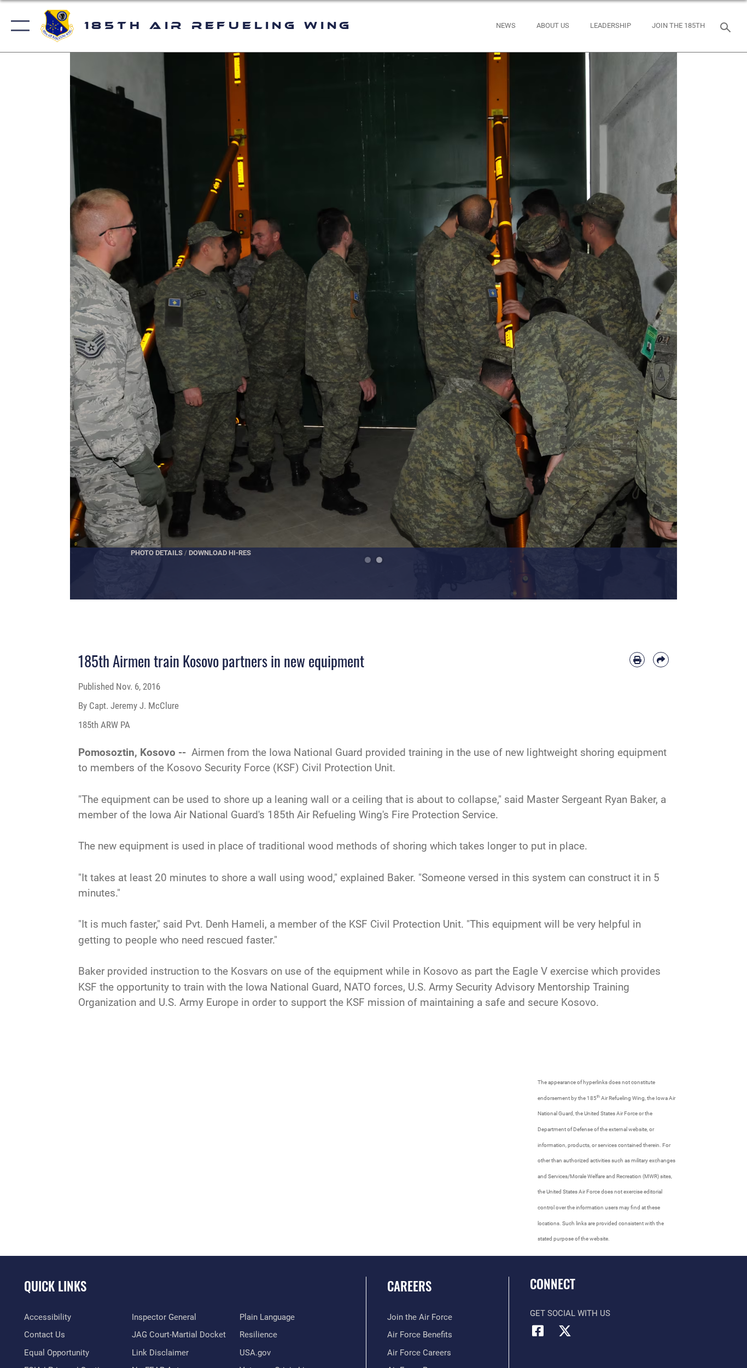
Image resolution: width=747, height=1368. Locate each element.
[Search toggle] (727, 26)
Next (646, 326)
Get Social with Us (570, 1313)
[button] (18, 26)
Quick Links (55, 1286)
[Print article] (637, 660)
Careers (409, 1286)
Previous (100, 326)
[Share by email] (661, 660)
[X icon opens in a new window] (565, 1331)
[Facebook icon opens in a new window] (538, 1331)
